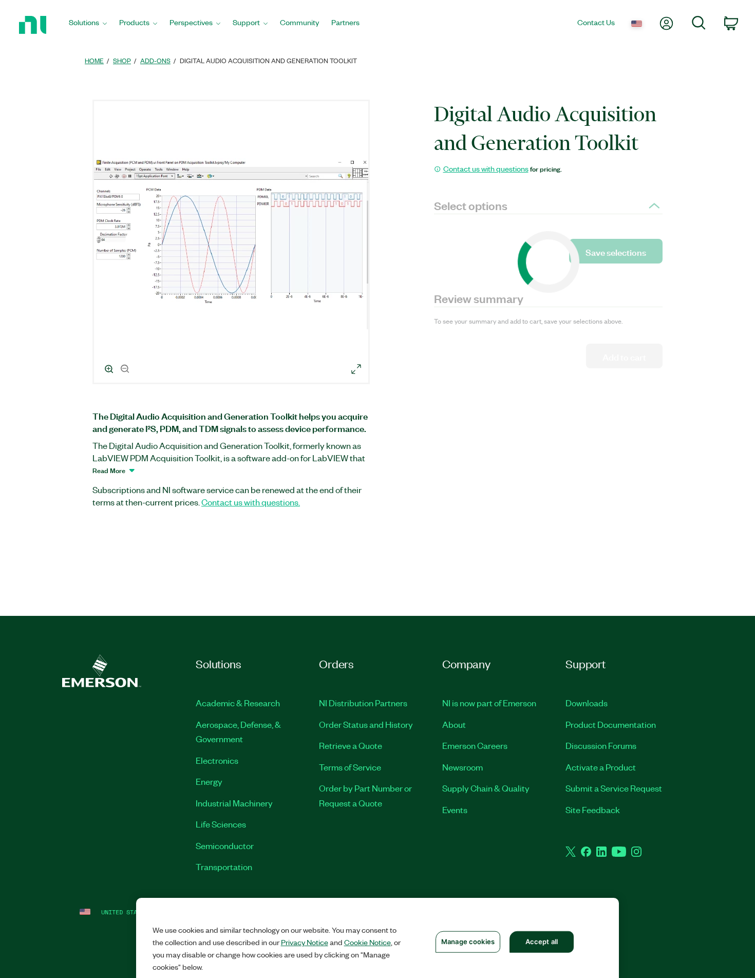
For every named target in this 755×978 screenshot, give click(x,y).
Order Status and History (366, 724)
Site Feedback (592, 809)
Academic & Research (238, 702)
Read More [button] (108, 470)
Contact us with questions (485, 168)
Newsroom (462, 767)
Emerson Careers (474, 745)
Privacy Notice (304, 942)
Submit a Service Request (613, 788)
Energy (209, 781)
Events (454, 809)
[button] (232, 243)
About (454, 724)
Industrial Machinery (234, 802)
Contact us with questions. (250, 501)
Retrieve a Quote (350, 745)
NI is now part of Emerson (489, 702)
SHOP (122, 60)
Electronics (217, 760)
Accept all (541, 941)
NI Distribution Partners (363, 702)
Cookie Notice (367, 942)
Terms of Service (350, 767)
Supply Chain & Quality (486, 788)
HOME (94, 60)
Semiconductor (225, 845)
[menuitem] (88, 25)
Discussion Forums (600, 745)
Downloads (586, 702)
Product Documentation (610, 724)
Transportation (224, 866)
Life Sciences (221, 824)
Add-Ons (155, 60)
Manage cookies (468, 941)
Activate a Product (600, 767)
